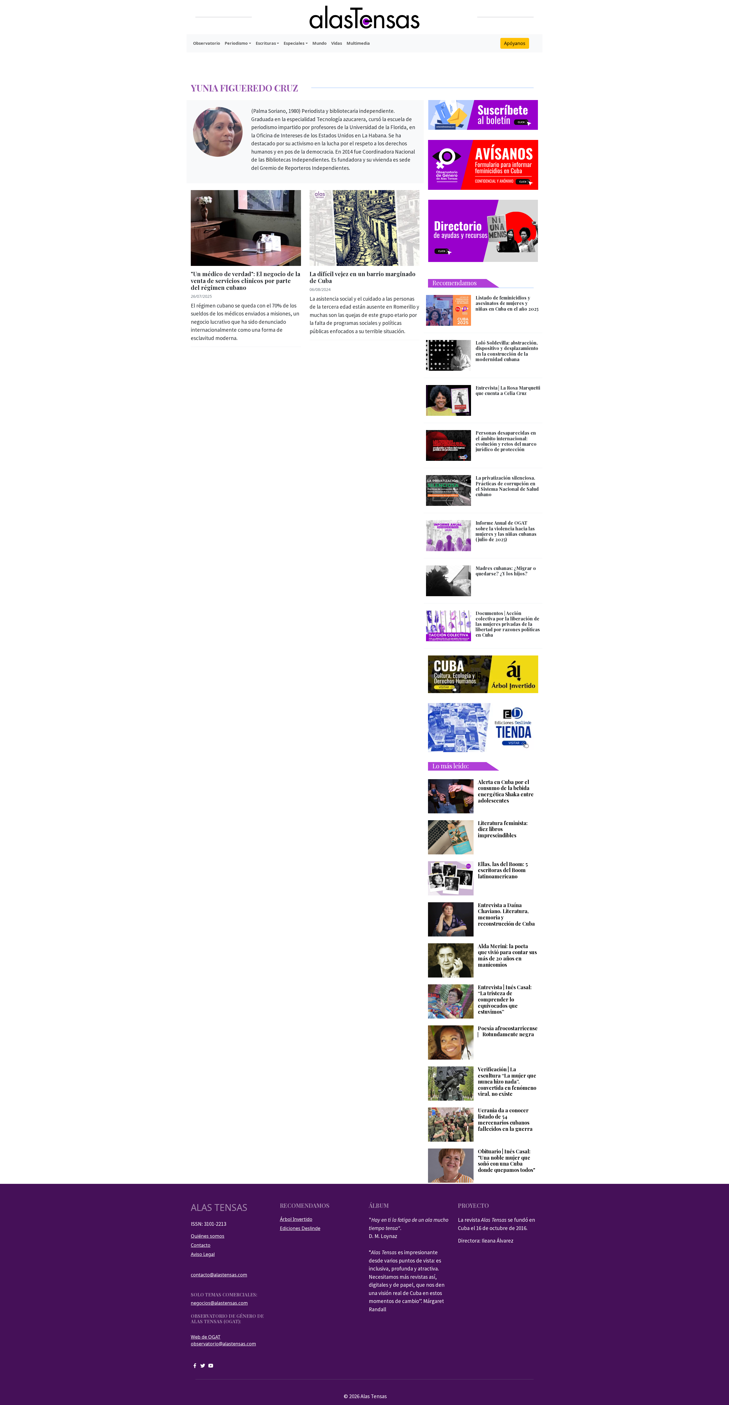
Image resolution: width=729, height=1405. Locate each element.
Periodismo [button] (236, 43)
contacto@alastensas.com (219, 1275)
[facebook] (195, 1365)
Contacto (200, 1245)
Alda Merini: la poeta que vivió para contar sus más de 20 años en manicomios (507, 955)
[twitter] (203, 1365)
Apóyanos (514, 43)
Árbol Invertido (296, 1219)
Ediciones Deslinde (300, 1228)
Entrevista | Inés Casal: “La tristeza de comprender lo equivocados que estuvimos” (505, 999)
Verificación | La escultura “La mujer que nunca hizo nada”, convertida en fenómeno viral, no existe (507, 1081)
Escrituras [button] (266, 43)
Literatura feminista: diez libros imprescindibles (503, 829)
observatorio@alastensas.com (223, 1344)
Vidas (336, 43)
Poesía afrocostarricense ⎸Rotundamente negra (508, 1031)
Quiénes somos (207, 1236)
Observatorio (206, 43)
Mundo (319, 43)
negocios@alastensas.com (219, 1303)
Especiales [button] (294, 43)
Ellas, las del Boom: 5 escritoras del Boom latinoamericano (503, 870)
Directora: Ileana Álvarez (485, 1240)
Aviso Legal (203, 1254)
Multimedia (358, 43)
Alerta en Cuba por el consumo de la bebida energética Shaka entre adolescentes (506, 791)
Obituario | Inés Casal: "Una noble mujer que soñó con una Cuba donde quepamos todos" (506, 1161)
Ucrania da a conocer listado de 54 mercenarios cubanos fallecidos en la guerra (505, 1119)
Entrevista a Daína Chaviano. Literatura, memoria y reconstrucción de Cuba (506, 914)
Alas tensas (219, 1207)
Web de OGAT (205, 1337)
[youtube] (211, 1365)
